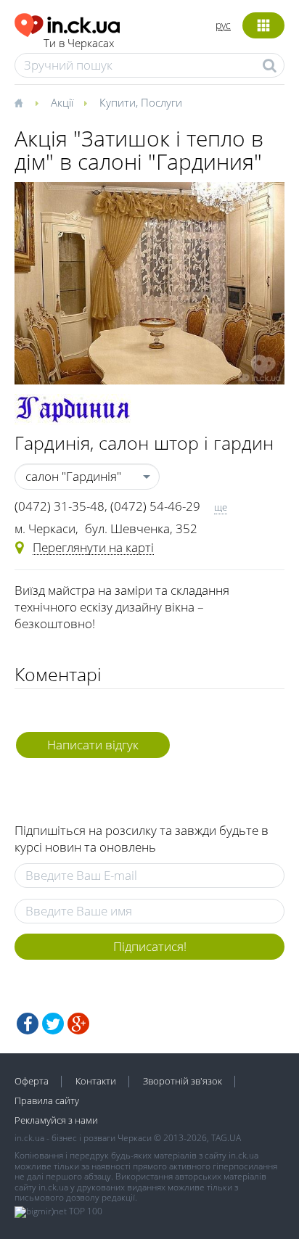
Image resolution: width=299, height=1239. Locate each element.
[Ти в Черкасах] (67, 23)
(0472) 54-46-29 (155, 506)
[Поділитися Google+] (78, 1023)
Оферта (32, 1080)
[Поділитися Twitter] (53, 1023)
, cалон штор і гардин (144, 442)
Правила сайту (47, 1100)
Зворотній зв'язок (182, 1080)
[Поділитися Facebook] (27, 1023)
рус (223, 25)
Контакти (95, 1080)
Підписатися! (150, 946)
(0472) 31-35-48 (60, 506)
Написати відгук (93, 744)
